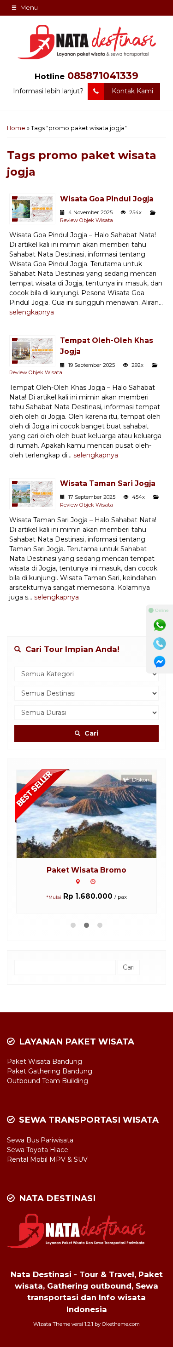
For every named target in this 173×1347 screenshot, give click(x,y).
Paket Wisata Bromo (86, 870)
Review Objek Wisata (86, 220)
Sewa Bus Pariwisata (40, 1140)
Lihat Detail (95, 813)
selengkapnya (31, 312)
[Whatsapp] (159, 625)
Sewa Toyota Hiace (37, 1150)
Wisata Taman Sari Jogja (107, 483)
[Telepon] (159, 644)
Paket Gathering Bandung (49, 1071)
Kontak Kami (132, 91)
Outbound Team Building (47, 1081)
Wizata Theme (51, 1324)
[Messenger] (159, 662)
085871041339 (102, 75)
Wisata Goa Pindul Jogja (107, 198)
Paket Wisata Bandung (44, 1061)
